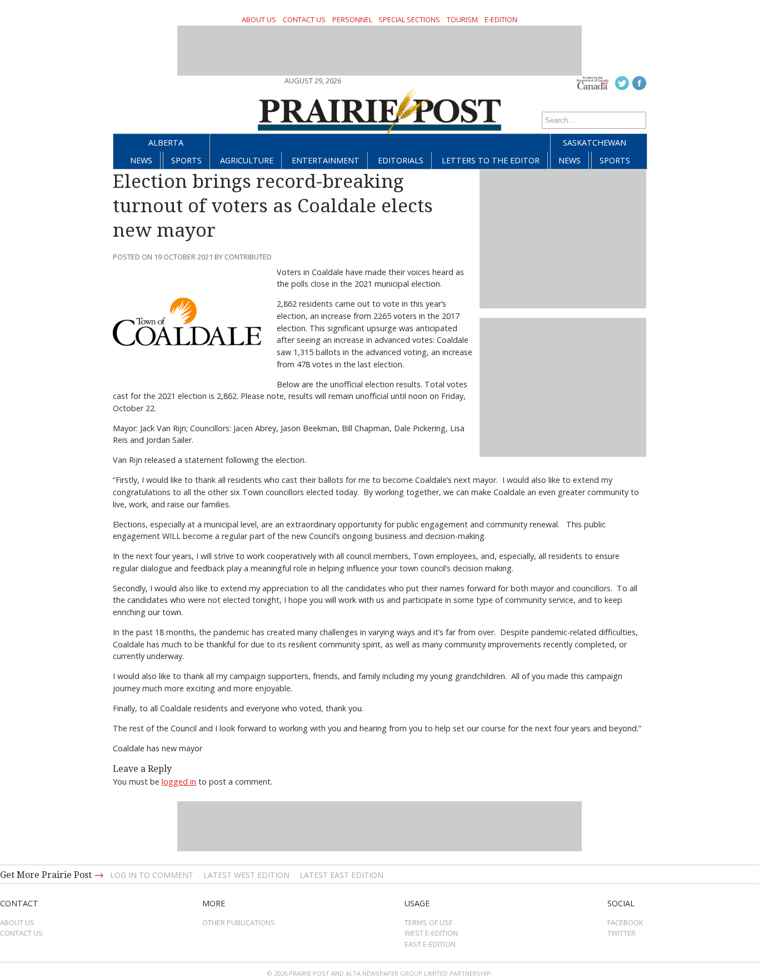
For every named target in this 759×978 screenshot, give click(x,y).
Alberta (165, 142)
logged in (179, 781)
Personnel (352, 19)
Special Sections (409, 19)
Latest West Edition (246, 875)
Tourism (462, 19)
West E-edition (431, 933)
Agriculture (246, 160)
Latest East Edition (341, 875)
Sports (186, 160)
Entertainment (325, 160)
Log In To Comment (151, 875)
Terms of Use (429, 922)
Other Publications (238, 922)
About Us (259, 19)
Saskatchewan (594, 142)
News (141, 160)
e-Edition (501, 19)
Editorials (400, 160)
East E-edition (430, 944)
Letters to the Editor (491, 160)
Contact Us (304, 19)
